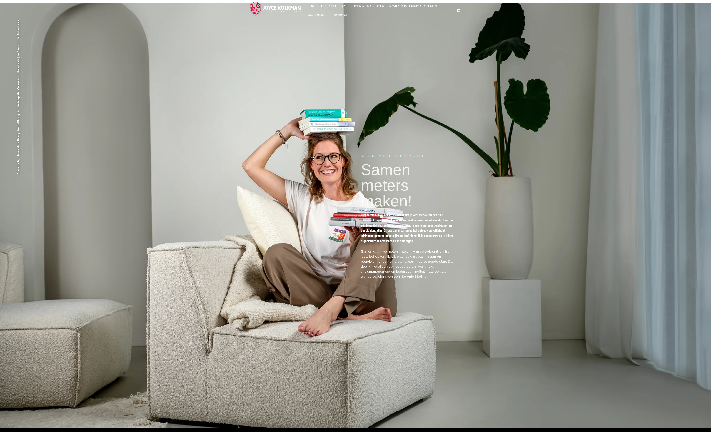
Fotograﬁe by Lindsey (18, 144)
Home (312, 6)
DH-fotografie (18, 99)
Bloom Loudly (18, 66)
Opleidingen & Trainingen (362, 6)
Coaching (316, 14)
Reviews (340, 14)
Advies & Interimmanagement (414, 6)
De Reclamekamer (18, 29)
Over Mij (328, 6)
